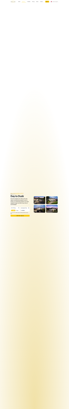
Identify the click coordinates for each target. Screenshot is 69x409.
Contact (41, 1)
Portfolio (28, 1)
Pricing (33, 1)
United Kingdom (55, 1)
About (37, 1)
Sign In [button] (47, 1)
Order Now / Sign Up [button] (20, 215)
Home (19, 1)
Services (23, 1)
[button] (54, 2)
